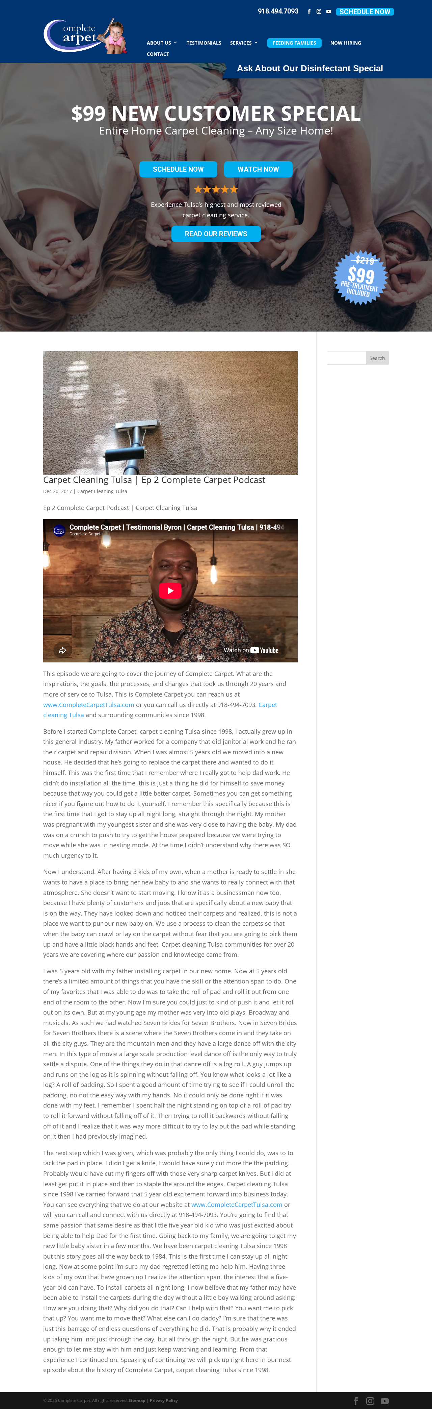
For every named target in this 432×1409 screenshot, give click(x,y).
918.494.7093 (278, 11)
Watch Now (258, 169)
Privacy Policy (164, 1400)
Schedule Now (365, 12)
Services (241, 42)
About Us (159, 42)
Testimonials (204, 42)
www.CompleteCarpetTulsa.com (88, 705)
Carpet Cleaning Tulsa (102, 491)
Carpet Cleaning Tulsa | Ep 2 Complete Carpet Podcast (154, 479)
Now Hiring (345, 42)
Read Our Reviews (216, 234)
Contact (158, 53)
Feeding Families (294, 43)
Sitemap (137, 1400)
